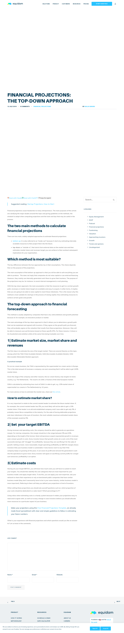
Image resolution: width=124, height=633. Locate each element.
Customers (66, 4)
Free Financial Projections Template (51, 508)
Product (56, 4)
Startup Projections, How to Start (40, 204)
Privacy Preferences (82, 628)
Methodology (16, 621)
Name (10, 575)
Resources (76, 4)
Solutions (46, 4)
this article (56, 392)
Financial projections (42, 106)
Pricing (86, 4)
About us (67, 618)
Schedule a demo (43, 618)
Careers (67, 621)
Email (34, 575)
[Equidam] (15, 4)
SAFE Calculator (43, 621)
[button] (113, 199)
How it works (16, 618)
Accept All (105, 628)
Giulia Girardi (90, 106)
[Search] (100, 199)
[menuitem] (47, 4)
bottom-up (17, 241)
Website (59, 575)
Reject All (95, 628)
